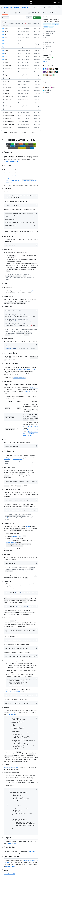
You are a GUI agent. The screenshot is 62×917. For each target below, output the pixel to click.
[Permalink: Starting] (3, 554)
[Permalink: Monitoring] (3, 708)
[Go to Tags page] (14, 17)
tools (5, 59)
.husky (6, 31)
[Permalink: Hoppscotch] (3, 296)
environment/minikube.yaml (14, 691)
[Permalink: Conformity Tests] (3, 363)
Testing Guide (32, 291)
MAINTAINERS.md (8, 96)
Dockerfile (6, 90)
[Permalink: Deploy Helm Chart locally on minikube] (3, 661)
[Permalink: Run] (3, 439)
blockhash (25, 59)
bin (5, 34)
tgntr (6, 22)
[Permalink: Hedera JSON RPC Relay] (3, 140)
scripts (6, 50)
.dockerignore (7, 65)
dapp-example (8, 40)
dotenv (28, 526)
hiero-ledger (7, 7)
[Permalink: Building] (3, 165)
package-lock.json (9, 115)
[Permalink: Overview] (3, 152)
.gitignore (6, 75)
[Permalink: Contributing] (3, 847)
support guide (12, 843)
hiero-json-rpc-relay (20, 7)
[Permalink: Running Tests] (3, 307)
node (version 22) (11, 176)
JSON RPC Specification (11, 161)
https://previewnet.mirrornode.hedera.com (35, 426)
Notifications (38, 7)
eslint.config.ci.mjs (9, 109)
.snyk (5, 84)
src (5, 53)
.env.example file (16, 536)
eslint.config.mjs (8, 112)
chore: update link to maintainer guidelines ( (29, 96)
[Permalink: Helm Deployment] (3, 338)
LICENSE (6, 93)
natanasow (5, 25)
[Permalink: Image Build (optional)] (3, 489)
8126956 (29, 23)
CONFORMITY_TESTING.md (11, 87)
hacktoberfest (47, 24)
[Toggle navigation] (3, 2)
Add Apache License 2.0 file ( (25, 93)
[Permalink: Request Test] (3, 581)
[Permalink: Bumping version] (3, 467)
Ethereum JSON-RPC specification (25, 369)
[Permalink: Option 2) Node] (3, 250)
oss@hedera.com (10, 866)
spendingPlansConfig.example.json (13, 121)
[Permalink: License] (3, 870)
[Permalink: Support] (3, 838)
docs (5, 44)
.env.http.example (8, 68)
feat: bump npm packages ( (25, 90)
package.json (7, 118)
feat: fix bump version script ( (25, 50)
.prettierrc (6, 81)
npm (7, 178)
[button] (37, 196)
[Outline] (39, 132)
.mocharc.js (7, 78)
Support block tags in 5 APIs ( (25, 81)
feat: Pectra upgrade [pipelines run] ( (27, 28)
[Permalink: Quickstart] (3, 189)
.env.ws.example (8, 71)
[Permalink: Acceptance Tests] (3, 353)
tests (5, 56)
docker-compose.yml (9, 106)
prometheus (12, 714)
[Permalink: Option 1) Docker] (3, 236)
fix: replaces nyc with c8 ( (24, 62)
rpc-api (46, 26)
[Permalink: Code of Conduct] (3, 857)
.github (6, 28)
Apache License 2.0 (9, 874)
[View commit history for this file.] (38, 23)
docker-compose (17, 459)
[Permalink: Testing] (3, 283)
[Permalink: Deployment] (3, 451)
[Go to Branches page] (11, 17)
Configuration (34, 387)
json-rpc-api (55, 24)
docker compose (10, 518)
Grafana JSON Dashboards (11, 767)
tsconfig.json (7, 127)
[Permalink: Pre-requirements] (3, 170)
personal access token (25, 571)
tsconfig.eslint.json (9, 124)
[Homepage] (31, 2)
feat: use (20, 59)
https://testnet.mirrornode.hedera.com (34, 430)
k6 (5, 47)
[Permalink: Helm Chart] (3, 618)
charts (6, 37)
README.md (7, 99)
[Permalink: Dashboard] (3, 764)
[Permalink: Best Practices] (3, 288)
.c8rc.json (6, 62)
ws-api (51, 26)
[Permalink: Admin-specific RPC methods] (3, 772)
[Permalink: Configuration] (3, 381)
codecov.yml (7, 102)
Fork (48, 7)
